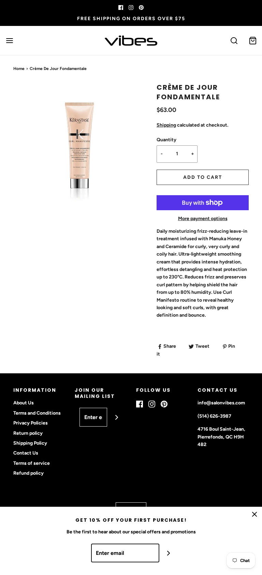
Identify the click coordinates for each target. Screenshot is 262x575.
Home (19, 68)
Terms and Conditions (37, 413)
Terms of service (31, 463)
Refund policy (28, 473)
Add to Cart (202, 177)
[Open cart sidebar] (252, 40)
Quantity (166, 140)
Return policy (28, 433)
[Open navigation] (9, 40)
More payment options (203, 218)
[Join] (116, 417)
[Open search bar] (233, 40)
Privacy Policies (30, 423)
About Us (23, 403)
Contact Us (25, 453)
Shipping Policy (30, 443)
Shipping (166, 125)
